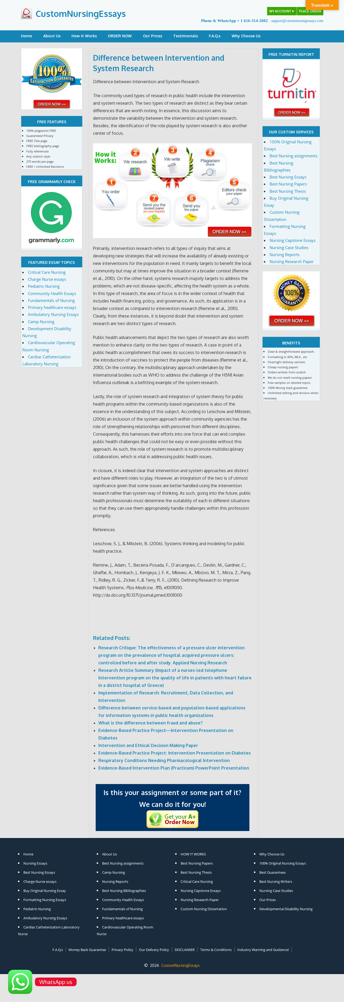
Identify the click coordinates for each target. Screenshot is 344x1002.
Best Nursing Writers (275, 881)
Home (26, 36)
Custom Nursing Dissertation (204, 908)
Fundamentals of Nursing (51, 300)
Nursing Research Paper (292, 261)
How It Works (84, 36)
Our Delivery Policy (154, 949)
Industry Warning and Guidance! (263, 949)
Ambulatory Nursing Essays (53, 314)
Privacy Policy (122, 949)
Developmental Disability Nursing (286, 908)
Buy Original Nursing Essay (44, 890)
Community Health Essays (52, 293)
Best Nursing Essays (288, 177)
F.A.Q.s (214, 36)
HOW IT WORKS (193, 854)
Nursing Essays (35, 863)
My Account (282, 11)
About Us (51, 36)
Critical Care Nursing (47, 272)
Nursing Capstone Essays (293, 240)
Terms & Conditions (216, 949)
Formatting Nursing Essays (44, 899)
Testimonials (185, 36)
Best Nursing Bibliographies (124, 890)
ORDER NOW (120, 36)
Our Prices (152, 36)
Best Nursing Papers (288, 184)
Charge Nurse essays (47, 279)
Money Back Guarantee (87, 949)
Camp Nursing (41, 321)
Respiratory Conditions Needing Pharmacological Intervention (164, 760)
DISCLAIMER (185, 949)
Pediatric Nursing (44, 286)
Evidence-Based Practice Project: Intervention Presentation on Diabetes (174, 753)
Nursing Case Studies (289, 247)
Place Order (310, 11)
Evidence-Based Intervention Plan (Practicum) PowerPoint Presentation (173, 768)
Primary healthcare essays (52, 307)
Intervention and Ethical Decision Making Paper (148, 745)
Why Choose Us (246, 36)
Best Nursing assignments (293, 155)
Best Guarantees (272, 872)
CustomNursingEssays (80, 13)
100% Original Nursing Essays (282, 863)
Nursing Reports (284, 254)
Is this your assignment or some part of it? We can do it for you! (172, 798)
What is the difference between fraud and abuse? (150, 723)
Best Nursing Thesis (288, 191)
